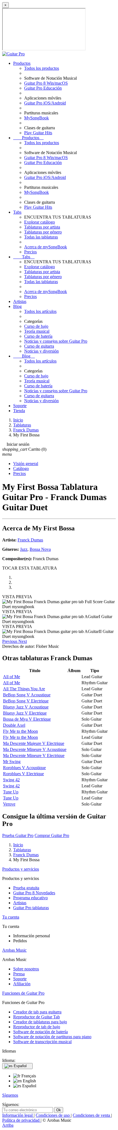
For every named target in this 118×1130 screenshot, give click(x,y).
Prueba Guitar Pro (17, 835)
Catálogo (21, 468)
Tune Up (10, 792)
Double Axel (14, 725)
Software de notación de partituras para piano (52, 1036)
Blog (17, 306)
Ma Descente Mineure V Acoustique (34, 749)
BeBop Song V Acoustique (26, 695)
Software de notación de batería (40, 1031)
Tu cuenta (10, 917)
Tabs (17, 212)
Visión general (25, 463)
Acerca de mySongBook (45, 247)
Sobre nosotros (26, 969)
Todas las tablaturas (41, 237)
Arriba (7, 1125)
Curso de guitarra (39, 346)
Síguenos (10, 1095)
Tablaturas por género (43, 232)
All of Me (11, 676)
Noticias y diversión (41, 351)
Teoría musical (36, 331)
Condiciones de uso (53, 1115)
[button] (10, 641)
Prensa (19, 973)
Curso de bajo (36, 326)
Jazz (23, 549)
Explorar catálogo (39, 222)
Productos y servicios (20, 869)
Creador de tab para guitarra (37, 1012)
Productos (21, 63)
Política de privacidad (21, 1120)
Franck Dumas (30, 540)
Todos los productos (41, 68)
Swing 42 (11, 779)
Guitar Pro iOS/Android (45, 103)
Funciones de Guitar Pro (23, 993)
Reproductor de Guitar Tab (36, 1016)
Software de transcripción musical (42, 1041)
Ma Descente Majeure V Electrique (33, 743)
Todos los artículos (40, 311)
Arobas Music (14, 950)
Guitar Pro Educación (43, 88)
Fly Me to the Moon (20, 731)
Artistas (19, 301)
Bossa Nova (40, 549)
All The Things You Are (24, 688)
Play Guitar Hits (38, 132)
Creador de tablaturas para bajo (40, 1021)
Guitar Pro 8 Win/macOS (46, 83)
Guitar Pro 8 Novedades (34, 892)
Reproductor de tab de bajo (36, 1026)
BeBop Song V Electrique (26, 701)
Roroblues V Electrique (23, 773)
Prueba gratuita (26, 887)
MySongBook (36, 118)
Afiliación (21, 983)
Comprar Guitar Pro (52, 835)
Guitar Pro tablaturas (31, 907)
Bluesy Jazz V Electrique (25, 713)
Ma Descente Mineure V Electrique (33, 755)
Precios (30, 251)
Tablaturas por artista (42, 227)
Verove (9, 804)
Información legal (18, 1115)
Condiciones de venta (92, 1115)
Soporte (20, 405)
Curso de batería (38, 336)
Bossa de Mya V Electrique (27, 719)
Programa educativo (30, 897)
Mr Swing (12, 761)
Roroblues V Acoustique (24, 767)
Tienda (19, 410)
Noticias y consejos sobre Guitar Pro (55, 341)
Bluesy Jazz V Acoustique (26, 707)
